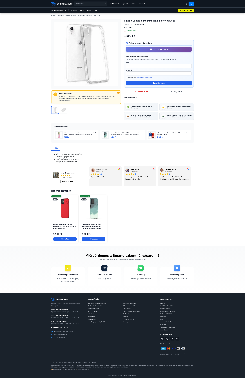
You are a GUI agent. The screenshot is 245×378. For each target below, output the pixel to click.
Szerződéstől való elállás (167, 327)
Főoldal (53, 15)
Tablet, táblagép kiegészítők (131, 311)
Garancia (163, 324)
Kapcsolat (125, 3)
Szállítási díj (133, 3)
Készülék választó (114, 3)
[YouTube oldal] (177, 339)
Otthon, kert (126, 322)
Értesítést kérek (159, 83)
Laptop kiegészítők (93, 308)
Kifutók (89, 10)
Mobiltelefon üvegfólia (129, 303)
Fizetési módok (165, 308)
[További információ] (118, 93)
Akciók (82, 10)
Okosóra (125, 316)
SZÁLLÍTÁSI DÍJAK (186, 10)
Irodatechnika (127, 314)
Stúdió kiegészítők (128, 319)
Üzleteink (142, 3)
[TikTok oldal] (172, 339)
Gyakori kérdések (165, 322)
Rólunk (162, 303)
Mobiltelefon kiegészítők (95, 306)
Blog (95, 10)
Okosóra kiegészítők (129, 306)
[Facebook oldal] (162, 339)
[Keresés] (105, 4)
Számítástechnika (93, 314)
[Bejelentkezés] (186, 4)
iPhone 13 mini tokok (93, 15)
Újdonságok (73, 10)
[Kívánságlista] (183, 4)
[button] (190, 177)
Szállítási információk (166, 306)
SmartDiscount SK (165, 330)
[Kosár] (191, 4)
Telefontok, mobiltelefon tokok (67, 15)
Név (127, 62)
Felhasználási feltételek (167, 314)
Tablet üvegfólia (92, 311)
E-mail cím (129, 70)
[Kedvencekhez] (75, 219)
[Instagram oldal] (167, 339)
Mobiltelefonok (92, 319)
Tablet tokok (127, 308)
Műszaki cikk (91, 316)
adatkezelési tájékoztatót (144, 77)
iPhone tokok (81, 15)
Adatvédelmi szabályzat (167, 311)
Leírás (56, 148)
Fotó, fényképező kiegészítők (96, 322)
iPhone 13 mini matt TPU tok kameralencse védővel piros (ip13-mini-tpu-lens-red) (64, 226)
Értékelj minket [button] (67, 182)
